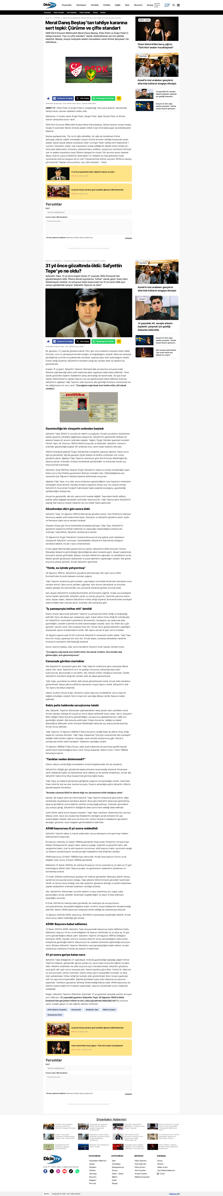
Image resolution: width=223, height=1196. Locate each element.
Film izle (92, 1183)
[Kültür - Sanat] (157, 28)
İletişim (103, 12)
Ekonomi (92, 1177)
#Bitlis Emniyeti (109, 1010)
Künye (95, 12)
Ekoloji (114, 1183)
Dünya (114, 1170)
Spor (114, 1160)
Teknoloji (93, 1173)
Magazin (92, 1180)
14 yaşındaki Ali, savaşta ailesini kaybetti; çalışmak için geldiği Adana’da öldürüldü (166, 94)
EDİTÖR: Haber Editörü (74, 103)
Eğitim (114, 1177)
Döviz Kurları (140, 1167)
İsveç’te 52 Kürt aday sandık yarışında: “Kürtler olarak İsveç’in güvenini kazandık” (166, 106)
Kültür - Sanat (117, 1173)
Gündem (57, 261)
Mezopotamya (118, 1167)
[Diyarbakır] (157, 64)
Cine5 (162, 1173)
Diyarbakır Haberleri (98, 1160)
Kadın (114, 1180)
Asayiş (92, 1164)
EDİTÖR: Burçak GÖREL (76, 346)
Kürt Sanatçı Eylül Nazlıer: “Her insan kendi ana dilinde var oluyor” (166, 352)
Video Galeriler (84, 12)
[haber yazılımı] (174, 1194)
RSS (47, 1194)
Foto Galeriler (72, 12)
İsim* (48, 208)
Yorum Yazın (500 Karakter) (56, 217)
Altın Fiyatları (140, 1170)
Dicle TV (48, 18)
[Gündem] (157, 307)
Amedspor (116, 1164)
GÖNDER (128, 238)
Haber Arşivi (162, 1167)
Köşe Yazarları (59, 12)
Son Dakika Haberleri (166, 1170)
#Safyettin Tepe (92, 1010)
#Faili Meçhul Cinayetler (57, 1010)
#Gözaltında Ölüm (55, 1015)
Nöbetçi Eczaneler (142, 1177)
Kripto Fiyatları (141, 1173)
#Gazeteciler (76, 1010)
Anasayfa (47, 12)
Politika (57, 18)
